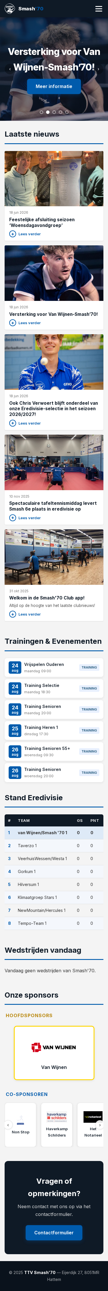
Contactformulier (54, 1232)
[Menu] (98, 9)
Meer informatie (54, 86)
